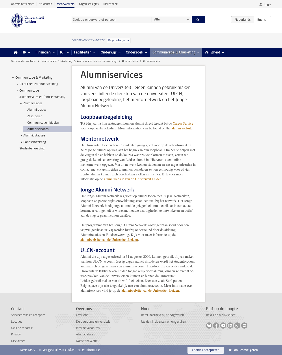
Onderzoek (134, 52)
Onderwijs (109, 52)
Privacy (16, 334)
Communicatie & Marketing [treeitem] (33, 77)
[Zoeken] (198, 19)
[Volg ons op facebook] (216, 325)
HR (23, 52)
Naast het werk (86, 341)
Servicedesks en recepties (28, 315)
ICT (62, 52)
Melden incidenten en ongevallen (163, 322)
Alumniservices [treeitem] (37, 129)
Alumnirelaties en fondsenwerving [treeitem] (42, 97)
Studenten (45, 4)
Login (267, 4)
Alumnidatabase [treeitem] (34, 135)
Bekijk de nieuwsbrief (220, 315)
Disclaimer (18, 341)
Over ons (82, 315)
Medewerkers (65, 4)
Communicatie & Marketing (173, 52)
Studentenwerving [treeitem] (32, 148)
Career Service (183, 123)
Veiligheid (212, 52)
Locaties (16, 322)
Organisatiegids (89, 4)
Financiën (43, 52)
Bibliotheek (110, 4)
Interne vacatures (88, 328)
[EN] (262, 19)
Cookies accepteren (205, 350)
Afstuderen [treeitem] (34, 116)
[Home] (15, 52)
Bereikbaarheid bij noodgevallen (162, 315)
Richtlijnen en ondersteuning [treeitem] (38, 84)
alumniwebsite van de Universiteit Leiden (132, 179)
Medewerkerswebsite (23, 61)
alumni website (181, 128)
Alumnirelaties (130, 61)
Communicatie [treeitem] (29, 90)
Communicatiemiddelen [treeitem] (43, 123)
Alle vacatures (85, 334)
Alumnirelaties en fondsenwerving (97, 61)
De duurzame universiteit (93, 322)
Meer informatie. (89, 350)
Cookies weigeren (245, 350)
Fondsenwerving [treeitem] (34, 142)
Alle (157, 19)
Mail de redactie (22, 328)
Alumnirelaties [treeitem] (32, 103)
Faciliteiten (82, 52)
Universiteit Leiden (22, 4)
